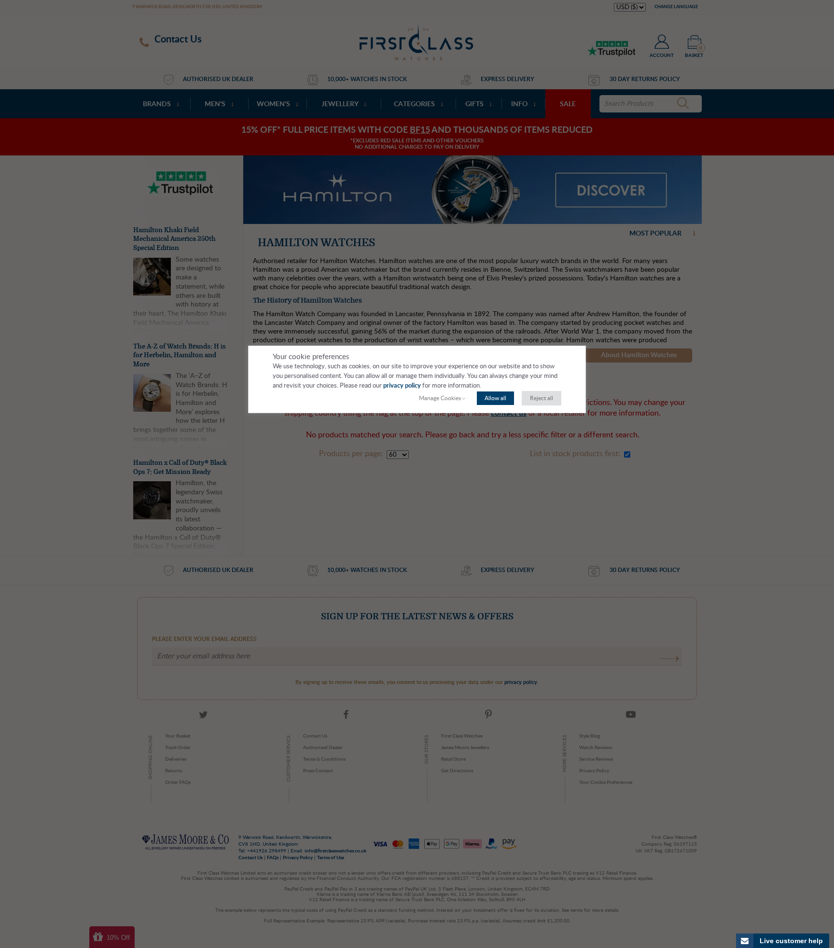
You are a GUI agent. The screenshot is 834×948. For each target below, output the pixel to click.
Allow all (495, 398)
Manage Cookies (440, 398)
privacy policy (402, 386)
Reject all (541, 398)
